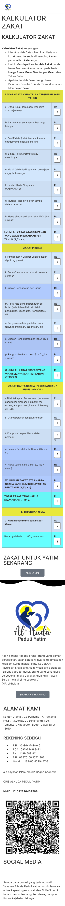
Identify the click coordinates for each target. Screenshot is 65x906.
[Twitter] (16, 872)
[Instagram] (26, 872)
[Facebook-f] (7, 872)
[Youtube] (35, 872)
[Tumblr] (44, 872)
